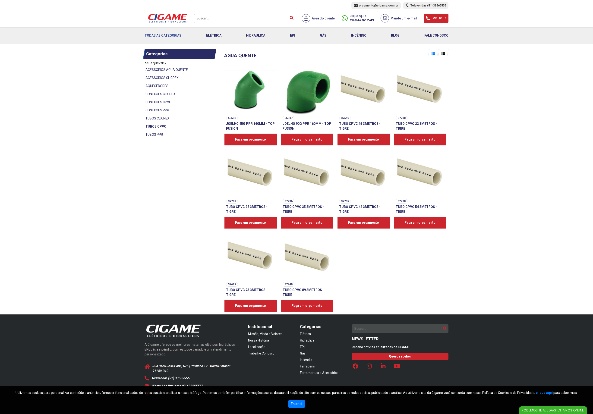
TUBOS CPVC (155, 126)
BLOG (395, 35)
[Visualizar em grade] (433, 53)
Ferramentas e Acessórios (319, 373)
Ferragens (307, 366)
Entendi (296, 404)
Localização (256, 347)
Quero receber (400, 356)
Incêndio (306, 360)
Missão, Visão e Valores (265, 334)
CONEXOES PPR (157, 110)
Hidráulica (307, 340)
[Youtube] (397, 367)
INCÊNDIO (358, 35)
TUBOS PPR (154, 134)
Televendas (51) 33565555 (428, 5)
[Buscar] (291, 18)
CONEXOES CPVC (158, 102)
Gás (303, 353)
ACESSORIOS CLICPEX (162, 78)
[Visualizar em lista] (443, 53)
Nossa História (258, 340)
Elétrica (305, 334)
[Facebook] (355, 367)
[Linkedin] (383, 367)
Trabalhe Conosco (261, 353)
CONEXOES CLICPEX (160, 94)
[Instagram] (369, 367)
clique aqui (544, 393)
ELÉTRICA (213, 35)
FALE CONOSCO (436, 35)
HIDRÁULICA (255, 35)
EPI (292, 35)
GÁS (323, 35)
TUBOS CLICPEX (157, 118)
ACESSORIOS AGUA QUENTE (166, 70)
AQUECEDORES (156, 86)
